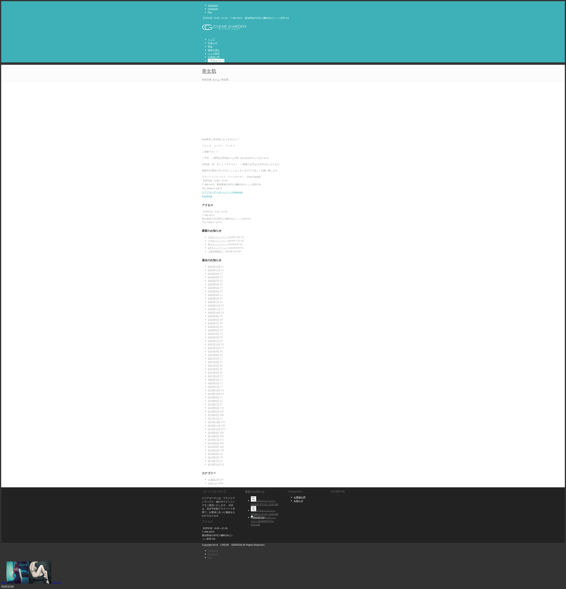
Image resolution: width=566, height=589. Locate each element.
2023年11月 (214, 270)
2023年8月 (213, 277)
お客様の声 (214, 479)
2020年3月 (213, 383)
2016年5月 (213, 446)
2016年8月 (213, 436)
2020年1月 (213, 386)
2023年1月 (213, 301)
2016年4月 (213, 450)
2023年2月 (213, 298)
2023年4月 (213, 291)
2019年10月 (214, 393)
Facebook (207, 196)
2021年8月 (213, 354)
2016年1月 (213, 460)
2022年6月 (213, 326)
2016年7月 (213, 439)
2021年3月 (213, 372)
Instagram (238, 192)
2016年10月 (214, 429)
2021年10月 (214, 347)
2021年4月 (213, 369)
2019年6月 (213, 407)
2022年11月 (214, 309)
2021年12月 (214, 344)
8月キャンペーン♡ (218, 247)
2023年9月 (213, 273)
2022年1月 (213, 340)
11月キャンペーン (217, 240)
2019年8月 (213, 400)
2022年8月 (213, 319)
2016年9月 (213, 432)
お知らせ (212, 483)
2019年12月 (214, 390)
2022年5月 (213, 330)
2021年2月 (213, 376)
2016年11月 (214, 425)
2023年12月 (214, 266)
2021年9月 (213, 351)
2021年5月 (213, 365)
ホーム (216, 79)
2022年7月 (213, 323)
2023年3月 (213, 294)
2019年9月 (213, 397)
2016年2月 (213, 457)
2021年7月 (213, 358)
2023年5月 (213, 287)
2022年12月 (214, 305)
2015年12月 (214, 464)
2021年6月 (213, 362)
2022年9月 (213, 316)
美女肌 (209, 71)
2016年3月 (213, 453)
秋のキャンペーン (217, 244)
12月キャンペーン (217, 237)
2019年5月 (213, 411)
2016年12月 (214, 422)
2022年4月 (213, 333)
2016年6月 (213, 443)
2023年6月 (213, 284)
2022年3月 (213, 337)
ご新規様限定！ (216, 251)
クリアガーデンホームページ (217, 192)
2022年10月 (214, 312)
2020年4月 (213, 379)
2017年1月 (213, 418)
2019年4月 (213, 415)
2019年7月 (213, 404)
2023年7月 (213, 280)
